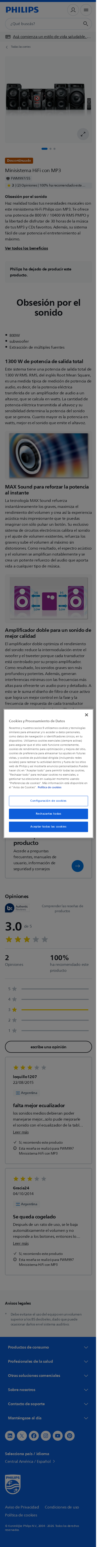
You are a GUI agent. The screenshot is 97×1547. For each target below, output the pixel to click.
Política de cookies (33, 789)
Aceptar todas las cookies (47, 829)
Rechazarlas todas (46, 816)
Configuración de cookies (47, 803)
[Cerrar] (84, 712)
